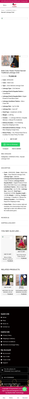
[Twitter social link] (4, 162)
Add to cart (13, 139)
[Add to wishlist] (11, 238)
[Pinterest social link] (6, 162)
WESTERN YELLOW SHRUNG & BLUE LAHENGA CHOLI (7, 292)
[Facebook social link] (2, 162)
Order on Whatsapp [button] (12, 144)
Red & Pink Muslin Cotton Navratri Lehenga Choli (21, 256)
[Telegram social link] (10, 162)
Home (3, 10)
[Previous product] (24, 15)
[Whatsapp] (24, 389)
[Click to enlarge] (4, 52)
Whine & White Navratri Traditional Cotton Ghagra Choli (7, 259)
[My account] (23, 5)
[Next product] (27, 15)
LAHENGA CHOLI (11, 10)
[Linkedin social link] (8, 162)
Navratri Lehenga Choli (7, 12)
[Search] (8, 5)
